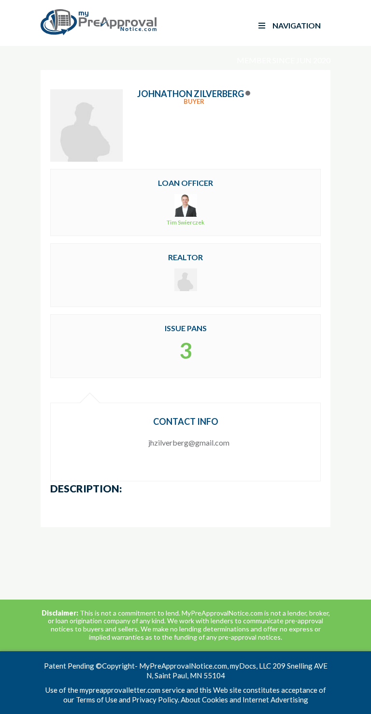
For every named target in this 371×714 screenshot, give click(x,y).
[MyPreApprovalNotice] (99, 33)
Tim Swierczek (185, 222)
